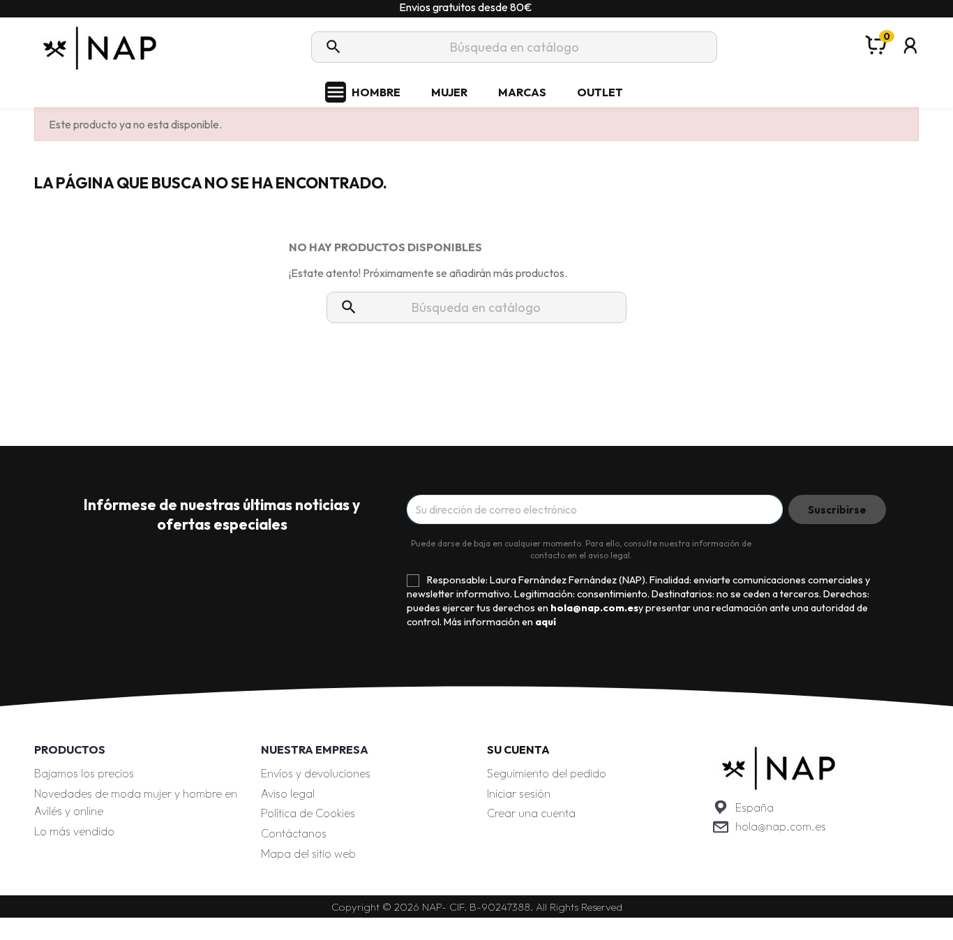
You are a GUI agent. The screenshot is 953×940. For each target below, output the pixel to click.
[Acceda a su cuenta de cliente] (910, 63)
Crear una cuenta (531, 813)
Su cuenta (518, 749)
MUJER (449, 92)
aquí (545, 622)
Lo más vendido (74, 831)
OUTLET (600, 92)
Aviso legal (288, 793)
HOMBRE (376, 92)
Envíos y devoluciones (315, 773)
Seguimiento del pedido (546, 773)
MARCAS (522, 92)
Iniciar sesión (518, 793)
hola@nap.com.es (780, 826)
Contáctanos (294, 833)
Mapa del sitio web (308, 853)
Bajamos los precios (84, 773)
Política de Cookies (308, 813)
